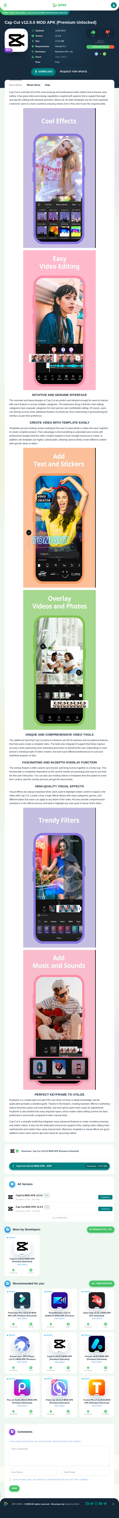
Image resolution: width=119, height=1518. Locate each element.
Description (15, 85)
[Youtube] (101, 1504)
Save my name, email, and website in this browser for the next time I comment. (50, 1480)
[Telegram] (96, 54)
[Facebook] (88, 1504)
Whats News (33, 85)
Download (45, 71)
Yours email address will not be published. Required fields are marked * (45, 1442)
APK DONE (17, 1504)
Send (14, 1488)
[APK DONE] (59, 5)
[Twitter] (92, 1504)
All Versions (59, 1218)
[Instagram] (96, 1504)
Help (47, 85)
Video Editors (61, 57)
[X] (100, 54)
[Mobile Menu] (5, 5)
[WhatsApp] (104, 54)
